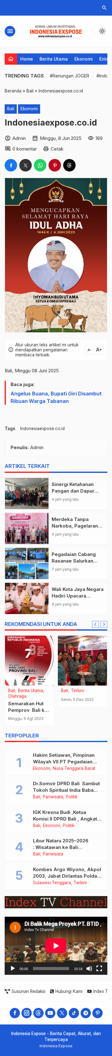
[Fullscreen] (99, 968)
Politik (71, 797)
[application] (56, 946)
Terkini (77, 691)
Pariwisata (53, 797)
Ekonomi (83, 59)
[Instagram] (26, 1013)
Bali (10, 108)
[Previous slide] (95, 624)
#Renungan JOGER (69, 75)
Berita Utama (54, 59)
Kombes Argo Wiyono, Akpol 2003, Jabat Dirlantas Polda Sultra (67, 875)
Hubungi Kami (68, 991)
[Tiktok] (74, 1013)
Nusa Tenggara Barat (74, 768)
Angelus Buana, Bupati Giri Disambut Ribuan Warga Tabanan (56, 397)
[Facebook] (15, 1013)
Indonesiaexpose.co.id (42, 428)
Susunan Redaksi (28, 991)
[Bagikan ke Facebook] (11, 165)
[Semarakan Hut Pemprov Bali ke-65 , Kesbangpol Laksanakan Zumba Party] (29, 661)
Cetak (57, 149)
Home (26, 59)
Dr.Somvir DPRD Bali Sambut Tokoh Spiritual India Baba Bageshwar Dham (66, 790)
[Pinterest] (97, 1013)
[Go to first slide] (103, 624)
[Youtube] (50, 1013)
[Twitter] (62, 1013)
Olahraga (17, 696)
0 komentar (24, 149)
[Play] (13, 968)
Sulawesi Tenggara (52, 883)
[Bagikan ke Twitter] (25, 165)
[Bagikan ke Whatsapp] (40, 165)
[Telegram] (86, 1013)
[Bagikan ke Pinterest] (55, 165)
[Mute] (89, 968)
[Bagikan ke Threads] (69, 165)
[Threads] (38, 1013)
